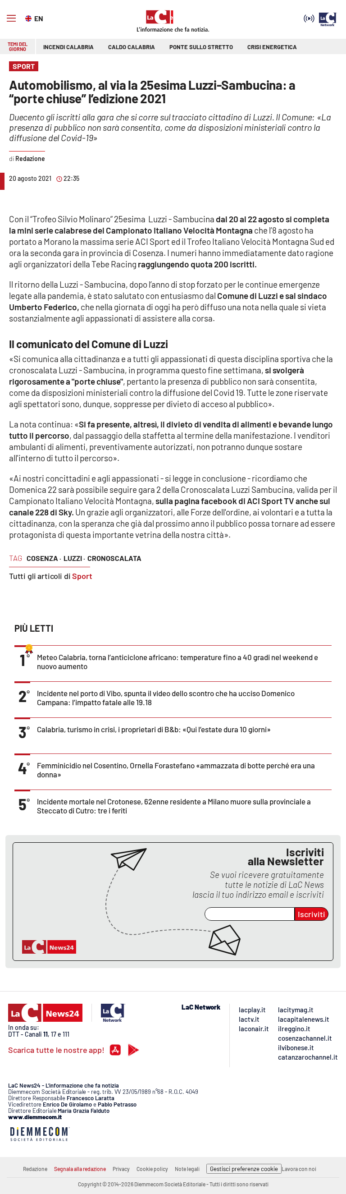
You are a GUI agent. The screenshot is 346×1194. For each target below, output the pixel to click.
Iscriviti (311, 914)
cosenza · (44, 558)
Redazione (35, 1169)
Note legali (187, 1169)
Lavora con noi (299, 1169)
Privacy (121, 1169)
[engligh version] (29, 17)
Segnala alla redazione (80, 1169)
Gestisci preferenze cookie (244, 1168)
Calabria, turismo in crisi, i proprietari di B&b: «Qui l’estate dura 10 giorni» (154, 729)
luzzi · (74, 558)
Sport (82, 576)
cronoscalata (114, 558)
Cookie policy (152, 1169)
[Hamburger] (11, 18)
